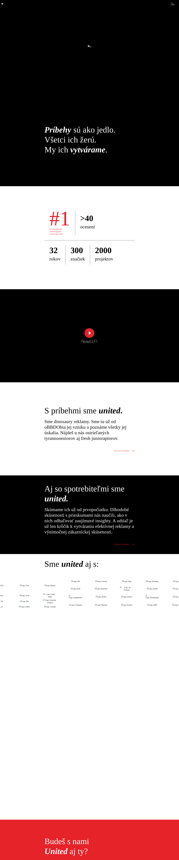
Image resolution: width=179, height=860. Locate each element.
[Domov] (8, 4)
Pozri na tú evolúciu (122, 451)
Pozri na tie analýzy (122, 544)
